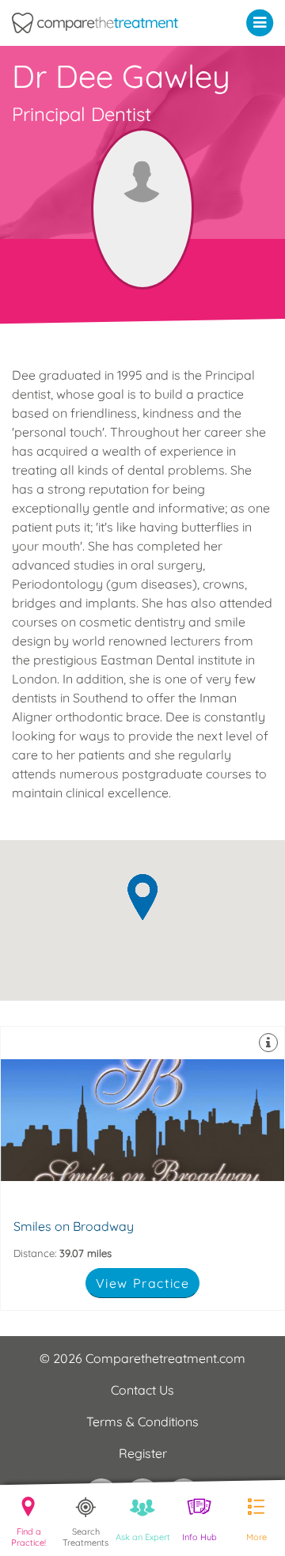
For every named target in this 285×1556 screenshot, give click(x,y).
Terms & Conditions (142, 1421)
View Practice (143, 1283)
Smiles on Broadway (142, 1168)
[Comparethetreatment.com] (107, 23)
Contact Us (142, 1390)
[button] (263, 22)
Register (143, 1453)
